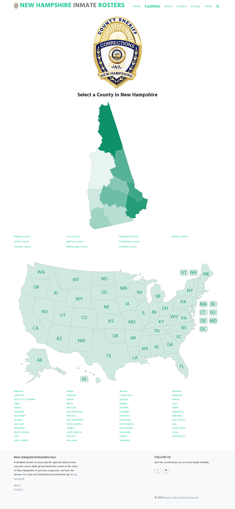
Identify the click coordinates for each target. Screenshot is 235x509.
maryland (19, 412)
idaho (17, 404)
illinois (70, 404)
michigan (124, 412)
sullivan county (179, 237)
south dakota (74, 432)
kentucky (71, 408)
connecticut (126, 395)
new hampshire (75, 420)
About (168, 6)
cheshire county (22, 247)
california (19, 395)
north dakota (126, 424)
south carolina (21, 432)
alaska (70, 391)
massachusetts (75, 412)
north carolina (74, 424)
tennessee (124, 432)
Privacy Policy (171, 498)
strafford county (128, 247)
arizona (123, 391)
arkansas (176, 391)
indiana (123, 404)
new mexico (178, 420)
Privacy (195, 6)
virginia (123, 436)
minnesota (178, 412)
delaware (177, 395)
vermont (71, 436)
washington (178, 436)
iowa (174, 404)
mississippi (19, 416)
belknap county (22, 237)
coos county (73, 237)
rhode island (178, 428)
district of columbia (24, 399)
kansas (17, 408)
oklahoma (19, 428)
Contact (182, 6)
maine (175, 408)
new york (19, 424)
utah (16, 436)
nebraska (177, 416)
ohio (174, 424)
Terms (208, 6)
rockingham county (129, 242)
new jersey (125, 420)
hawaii (175, 399)
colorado (71, 395)
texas (175, 432)
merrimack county (128, 237)
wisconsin (72, 440)
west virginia (21, 440)
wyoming (124, 440)
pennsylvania (126, 428)
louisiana (124, 408)
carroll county (21, 242)
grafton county (74, 242)
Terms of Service (189, 498)
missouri (71, 416)
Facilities (152, 6)
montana (124, 416)
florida (70, 399)
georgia (123, 399)
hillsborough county (77, 247)
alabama (18, 391)
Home (137, 6)
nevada (18, 420)
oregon (70, 428)
